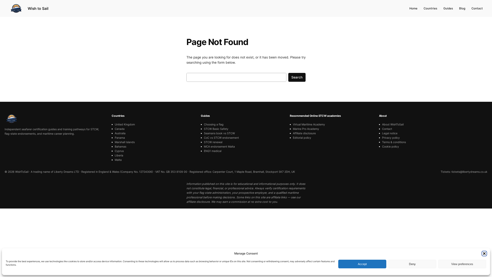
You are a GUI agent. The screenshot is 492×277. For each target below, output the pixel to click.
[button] (484, 253)
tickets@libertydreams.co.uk (469, 171)
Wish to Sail (38, 8)
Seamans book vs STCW (219, 133)
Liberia (119, 155)
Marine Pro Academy (306, 128)
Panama (120, 137)
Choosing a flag (214, 124)
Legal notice (389, 133)
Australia (120, 133)
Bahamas (120, 146)
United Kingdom (125, 124)
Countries (430, 8)
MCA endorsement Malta (219, 146)
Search (297, 77)
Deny (412, 264)
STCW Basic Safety (216, 128)
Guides (448, 8)
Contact (477, 8)
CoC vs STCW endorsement (221, 137)
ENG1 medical (212, 151)
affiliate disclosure (198, 201)
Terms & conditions (394, 142)
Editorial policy (302, 137)
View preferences (462, 264)
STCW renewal (213, 142)
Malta (118, 159)
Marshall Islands (125, 142)
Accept (362, 264)
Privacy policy (391, 137)
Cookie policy (390, 146)
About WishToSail (393, 124)
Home (413, 8)
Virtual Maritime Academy (309, 124)
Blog (462, 8)
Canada (120, 128)
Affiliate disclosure (304, 133)
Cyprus (119, 151)
